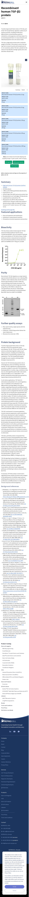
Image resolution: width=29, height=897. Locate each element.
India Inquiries (14, 166)
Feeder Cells (5, 679)
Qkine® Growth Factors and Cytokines (11, 656)
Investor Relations (6, 762)
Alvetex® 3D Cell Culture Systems (10, 689)
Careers (3, 759)
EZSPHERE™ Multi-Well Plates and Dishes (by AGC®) (15, 691)
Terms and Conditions (6, 705)
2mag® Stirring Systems (8, 701)
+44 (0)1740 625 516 (6, 840)
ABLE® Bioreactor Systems (9, 698)
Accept (14, 886)
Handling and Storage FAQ (7, 210)
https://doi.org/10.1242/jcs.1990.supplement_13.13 (16, 497)
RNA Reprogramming (7, 648)
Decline (14, 890)
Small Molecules (6, 651)
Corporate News (5, 753)
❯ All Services (4, 788)
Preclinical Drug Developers (8, 782)
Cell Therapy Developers (7, 773)
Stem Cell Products (6, 682)
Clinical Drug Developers (7, 785)
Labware (3, 696)
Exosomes (4, 684)
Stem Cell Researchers (7, 776)
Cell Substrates (6, 660)
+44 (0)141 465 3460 (6, 837)
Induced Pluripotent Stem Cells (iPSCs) (12, 672)
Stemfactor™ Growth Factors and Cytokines (13, 653)
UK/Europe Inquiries (18, 162)
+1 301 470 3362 (5, 828)
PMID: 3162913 (16, 619)
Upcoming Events (5, 756)
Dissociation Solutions (7, 665)
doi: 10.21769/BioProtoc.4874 (15, 561)
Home (2, 741)
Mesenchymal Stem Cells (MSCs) (10, 675)
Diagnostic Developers (7, 779)
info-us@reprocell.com (7, 831)
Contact (3, 747)
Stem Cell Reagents (6, 795)
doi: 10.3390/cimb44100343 (13, 529)
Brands (3, 703)
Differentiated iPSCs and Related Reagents (12, 677)
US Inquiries (8, 162)
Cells (2, 670)
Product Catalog (6, 644)
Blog (2, 750)
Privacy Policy (4, 765)
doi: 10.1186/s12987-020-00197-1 (15, 573)
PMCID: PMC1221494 (8, 609)
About (2, 744)
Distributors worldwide (7, 710)
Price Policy (4, 708)
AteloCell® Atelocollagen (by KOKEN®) (11, 693)
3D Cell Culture (5, 686)
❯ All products (5, 810)
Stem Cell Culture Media (8, 658)
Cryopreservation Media (8, 663)
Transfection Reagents (8, 667)
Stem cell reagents (6, 646)
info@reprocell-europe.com (9, 843)
